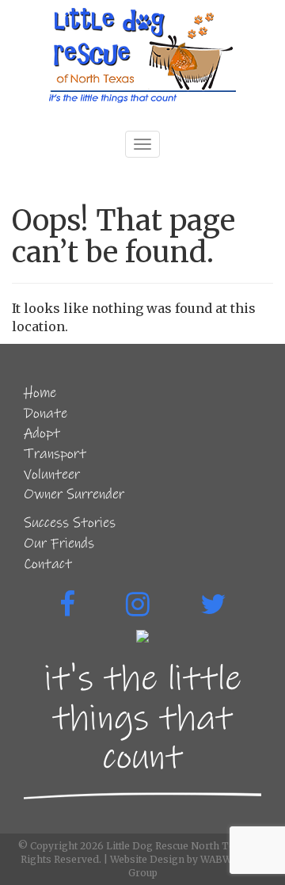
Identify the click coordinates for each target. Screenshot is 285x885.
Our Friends (59, 543)
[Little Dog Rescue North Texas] (142, 55)
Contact (48, 564)
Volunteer (52, 474)
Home (40, 393)
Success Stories (70, 523)
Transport (55, 454)
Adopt (42, 433)
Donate (45, 413)
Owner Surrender (74, 494)
